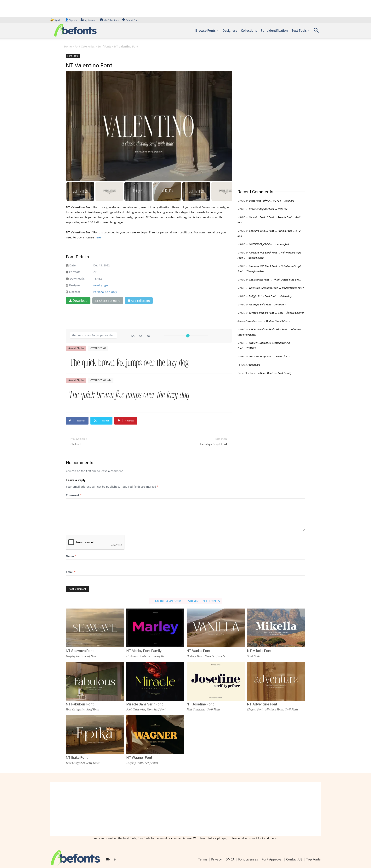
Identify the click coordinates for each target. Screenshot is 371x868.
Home (68, 46)
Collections (249, 30)
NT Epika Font (77, 757)
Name (71, 556)
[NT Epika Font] (95, 734)
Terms (202, 859)
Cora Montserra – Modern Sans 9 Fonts (267, 321)
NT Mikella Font (259, 651)
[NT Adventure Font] (276, 681)
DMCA (229, 859)
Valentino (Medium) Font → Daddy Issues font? (276, 288)
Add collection (140, 301)
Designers (229, 30)
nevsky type (100, 285)
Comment (74, 495)
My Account (90, 20)
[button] (316, 31)
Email (71, 572)
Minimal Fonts (274, 709)
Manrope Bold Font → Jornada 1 (267, 304)
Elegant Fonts (255, 709)
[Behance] (108, 859)
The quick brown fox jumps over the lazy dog (129, 362)
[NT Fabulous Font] (95, 681)
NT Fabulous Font (80, 704)
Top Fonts (313, 859)
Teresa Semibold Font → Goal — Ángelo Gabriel (276, 312)
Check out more (109, 301)
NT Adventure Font (262, 704)
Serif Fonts (104, 46)
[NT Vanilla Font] (216, 627)
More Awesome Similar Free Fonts (187, 601)
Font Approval (272, 859)
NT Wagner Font (139, 757)
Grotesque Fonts (136, 656)
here (98, 237)
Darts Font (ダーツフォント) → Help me (271, 200)
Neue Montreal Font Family (276, 373)
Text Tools (299, 30)
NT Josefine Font (200, 704)
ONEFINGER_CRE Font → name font (269, 244)
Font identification (274, 30)
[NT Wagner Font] (155, 734)
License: (74, 292)
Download (80, 300)
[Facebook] (115, 859)
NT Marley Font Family (144, 651)
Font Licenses (248, 859)
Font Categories (85, 46)
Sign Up (71, 20)
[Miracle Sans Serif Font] (155, 681)
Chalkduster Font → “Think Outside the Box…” (275, 279)
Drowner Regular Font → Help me (268, 209)
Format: (74, 272)
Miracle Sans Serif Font (144, 704)
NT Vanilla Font (198, 651)
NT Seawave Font (80, 651)
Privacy (216, 859)
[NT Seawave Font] (95, 627)
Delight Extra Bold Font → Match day (270, 296)
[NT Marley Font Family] (155, 627)
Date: (72, 265)
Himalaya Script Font (213, 444)
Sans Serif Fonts (158, 656)
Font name (254, 364)
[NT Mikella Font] (276, 627)
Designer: (75, 285)
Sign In (56, 20)
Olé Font (76, 444)
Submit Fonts (132, 20)
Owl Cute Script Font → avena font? (269, 356)
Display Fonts (74, 656)
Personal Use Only (105, 292)
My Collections (111, 20)
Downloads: (77, 278)
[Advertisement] (266, 117)
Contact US (294, 859)
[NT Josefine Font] (216, 681)
